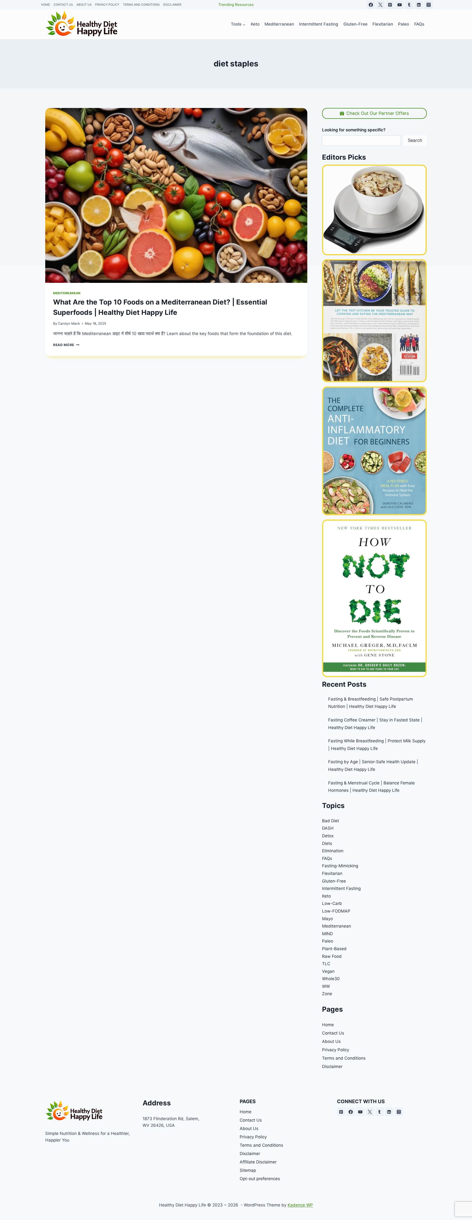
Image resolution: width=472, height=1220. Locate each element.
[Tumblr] (379, 1112)
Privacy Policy (335, 1049)
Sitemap (248, 1170)
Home (328, 1024)
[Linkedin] (389, 1112)
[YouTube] (360, 1112)
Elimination (332, 850)
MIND (327, 933)
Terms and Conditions (344, 1058)
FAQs (327, 858)
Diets (327, 843)
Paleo (327, 941)
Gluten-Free (334, 881)
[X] (370, 1112)
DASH (328, 828)
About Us (331, 1041)
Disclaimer (332, 1066)
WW (326, 986)
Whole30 (331, 978)
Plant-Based (334, 948)
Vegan (328, 971)
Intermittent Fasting (341, 888)
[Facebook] (351, 1112)
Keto (326, 896)
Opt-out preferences (260, 1178)
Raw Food (332, 956)
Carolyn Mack (69, 323)
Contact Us (333, 1033)
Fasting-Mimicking (340, 865)
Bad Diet (330, 820)
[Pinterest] (341, 1112)
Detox (328, 835)
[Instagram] (399, 1112)
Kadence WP (300, 1205)
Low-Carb (332, 903)
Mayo (327, 918)
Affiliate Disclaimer (258, 1161)
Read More (66, 345)
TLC (326, 963)
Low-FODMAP (336, 911)
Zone (327, 993)
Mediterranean (67, 293)
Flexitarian (332, 873)
